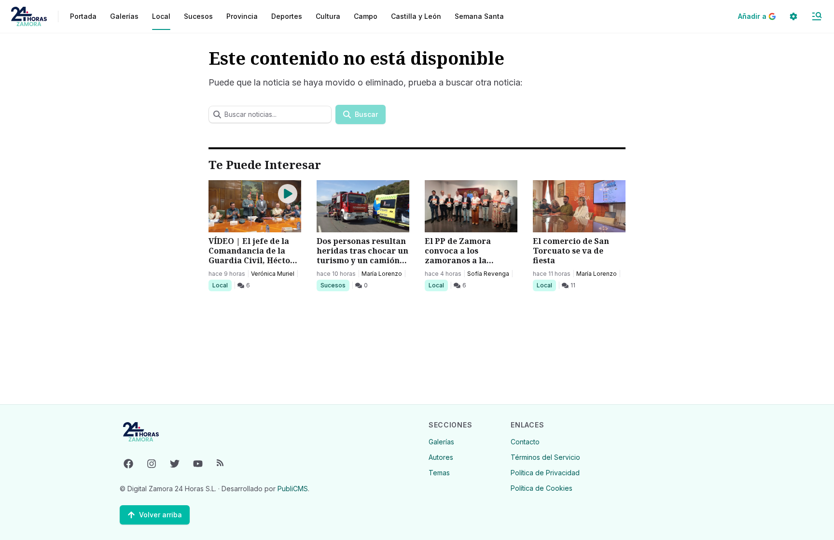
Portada (83, 16)
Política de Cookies (541, 488)
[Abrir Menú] (816, 16)
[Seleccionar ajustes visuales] (793, 16)
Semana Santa (479, 16)
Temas (439, 473)
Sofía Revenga (488, 273)
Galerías (124, 16)
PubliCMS (293, 488)
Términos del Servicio (545, 457)
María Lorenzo (381, 273)
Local (222, 285)
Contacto (525, 442)
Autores (441, 457)
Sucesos (334, 285)
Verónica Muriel (272, 273)
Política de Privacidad (545, 473)
